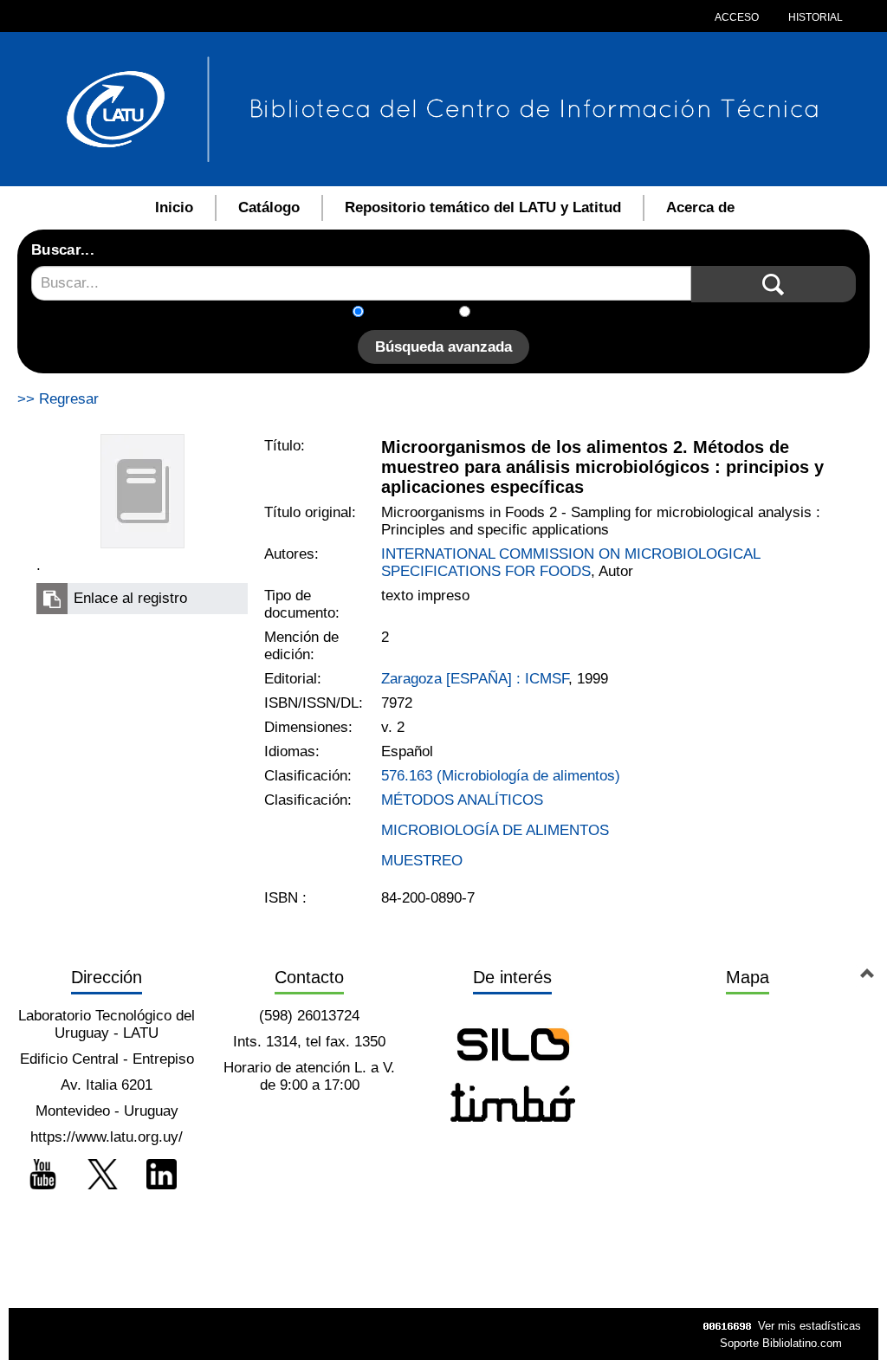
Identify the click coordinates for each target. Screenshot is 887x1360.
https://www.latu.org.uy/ (106, 1137)
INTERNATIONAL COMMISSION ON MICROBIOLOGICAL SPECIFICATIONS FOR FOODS (570, 563)
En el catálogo (416, 313)
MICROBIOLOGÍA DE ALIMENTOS (495, 830)
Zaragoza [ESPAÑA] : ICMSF (474, 678)
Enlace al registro (130, 598)
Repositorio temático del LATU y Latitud (483, 207)
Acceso (737, 17)
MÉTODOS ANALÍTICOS (462, 800)
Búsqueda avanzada (443, 347)
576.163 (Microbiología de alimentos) (500, 775)
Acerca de (700, 207)
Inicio (174, 207)
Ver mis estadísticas (809, 1325)
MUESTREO (422, 860)
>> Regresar (58, 399)
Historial (814, 17)
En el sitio (512, 313)
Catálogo (269, 207)
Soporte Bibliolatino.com (781, 1343)
